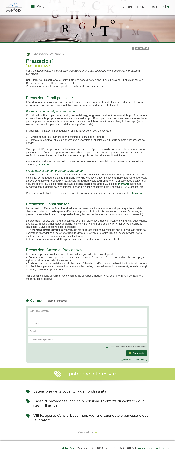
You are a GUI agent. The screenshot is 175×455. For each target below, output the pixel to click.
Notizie (154, 7)
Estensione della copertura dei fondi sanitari (71, 391)
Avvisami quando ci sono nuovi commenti (128, 347)
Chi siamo (127, 7)
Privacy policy (144, 448)
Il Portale (141, 7)
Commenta (138, 353)
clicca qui (43, 164)
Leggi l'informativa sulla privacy (133, 359)
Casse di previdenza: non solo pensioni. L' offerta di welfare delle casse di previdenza (89, 403)
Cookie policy (162, 448)
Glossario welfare (46, 54)
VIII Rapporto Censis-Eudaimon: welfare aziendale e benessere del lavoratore (90, 418)
